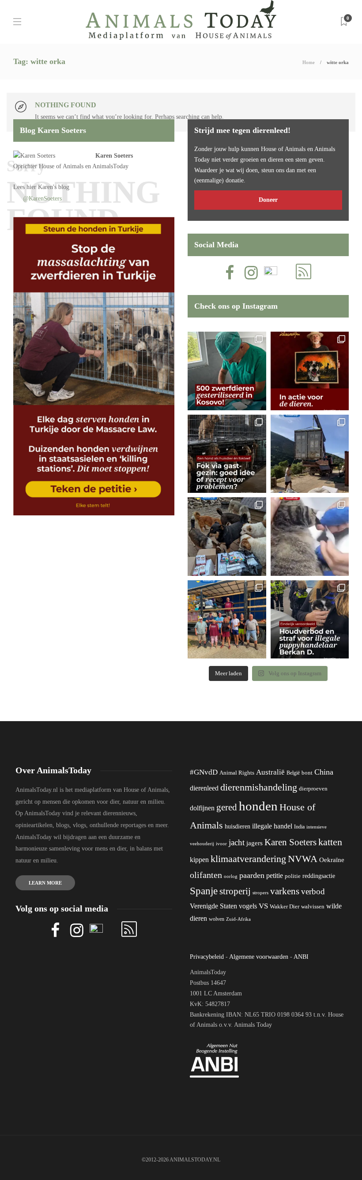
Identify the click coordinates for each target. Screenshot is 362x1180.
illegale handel (272, 826)
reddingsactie (318, 876)
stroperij (235, 891)
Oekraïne (331, 859)
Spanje (204, 890)
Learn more (45, 882)
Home (308, 62)
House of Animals (61, 166)
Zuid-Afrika (238, 919)
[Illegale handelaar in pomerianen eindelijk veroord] (310, 619)
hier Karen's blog (47, 187)
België (293, 773)
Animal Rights (236, 773)
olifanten (206, 875)
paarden (251, 875)
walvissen (312, 907)
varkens (284, 891)
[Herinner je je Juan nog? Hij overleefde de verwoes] (310, 536)
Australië (270, 772)
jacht (237, 842)
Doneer (268, 200)
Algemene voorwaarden (258, 956)
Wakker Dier (284, 907)
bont (307, 773)
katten (330, 841)
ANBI (301, 956)
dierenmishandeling (258, 787)
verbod (313, 891)
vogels (248, 906)
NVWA (302, 858)
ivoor (221, 843)
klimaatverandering (248, 858)
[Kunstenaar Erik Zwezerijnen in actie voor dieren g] (310, 371)
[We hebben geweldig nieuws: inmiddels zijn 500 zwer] (227, 371)
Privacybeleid (207, 956)
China (323, 772)
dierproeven (313, 789)
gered (226, 807)
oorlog (231, 876)
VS (263, 906)
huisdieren (237, 826)
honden (258, 806)
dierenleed (204, 788)
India (299, 827)
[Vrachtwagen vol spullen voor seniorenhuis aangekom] (227, 619)
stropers (260, 892)
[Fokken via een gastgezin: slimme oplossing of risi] (227, 454)
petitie (274, 875)
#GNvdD (204, 772)
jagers (254, 843)
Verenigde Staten (213, 906)
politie (293, 876)
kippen (199, 859)
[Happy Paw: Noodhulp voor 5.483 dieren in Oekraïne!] (227, 536)
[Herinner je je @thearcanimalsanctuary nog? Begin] (310, 454)
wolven (216, 919)
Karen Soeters (114, 155)
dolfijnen (202, 808)
